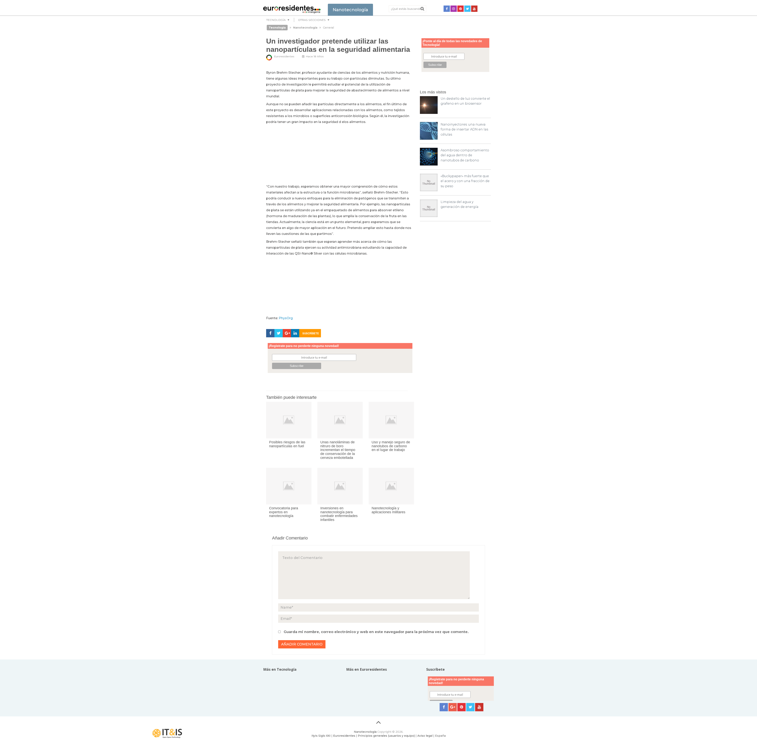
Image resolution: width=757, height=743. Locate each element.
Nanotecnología (365, 732)
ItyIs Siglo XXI (321, 735)
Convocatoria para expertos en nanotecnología (283, 512)
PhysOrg (286, 318)
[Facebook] (447, 9)
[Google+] (452, 707)
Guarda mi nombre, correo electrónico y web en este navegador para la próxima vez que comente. (376, 632)
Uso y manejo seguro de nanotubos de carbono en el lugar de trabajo (391, 446)
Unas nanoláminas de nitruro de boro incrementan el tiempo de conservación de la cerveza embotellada (337, 450)
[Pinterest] (460, 9)
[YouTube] (474, 9)
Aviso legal (425, 735)
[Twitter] (467, 9)
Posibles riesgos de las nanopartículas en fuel (287, 444)
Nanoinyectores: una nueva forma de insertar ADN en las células (464, 129)
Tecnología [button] (276, 20)
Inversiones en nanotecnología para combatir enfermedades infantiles (339, 514)
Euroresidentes (284, 56)
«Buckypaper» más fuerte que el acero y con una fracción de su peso (465, 181)
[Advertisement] (340, 154)
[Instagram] (453, 9)
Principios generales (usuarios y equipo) (386, 735)
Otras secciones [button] (312, 20)
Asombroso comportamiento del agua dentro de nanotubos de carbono (465, 155)
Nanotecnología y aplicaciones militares (388, 510)
